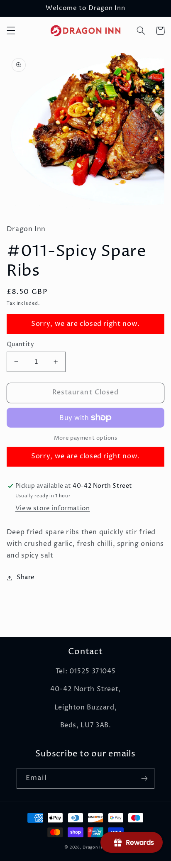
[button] (10, 30)
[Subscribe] (144, 778)
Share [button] (26, 577)
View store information (52, 508)
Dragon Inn (94, 847)
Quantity (20, 344)
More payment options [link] (85, 438)
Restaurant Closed (85, 392)
